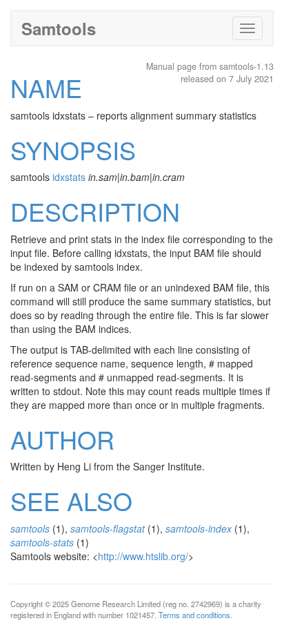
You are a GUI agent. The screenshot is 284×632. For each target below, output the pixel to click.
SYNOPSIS (73, 149)
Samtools (58, 28)
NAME (46, 87)
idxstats (68, 177)
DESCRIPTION (95, 211)
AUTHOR (62, 439)
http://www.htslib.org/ (143, 556)
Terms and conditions (194, 614)
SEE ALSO (71, 500)
